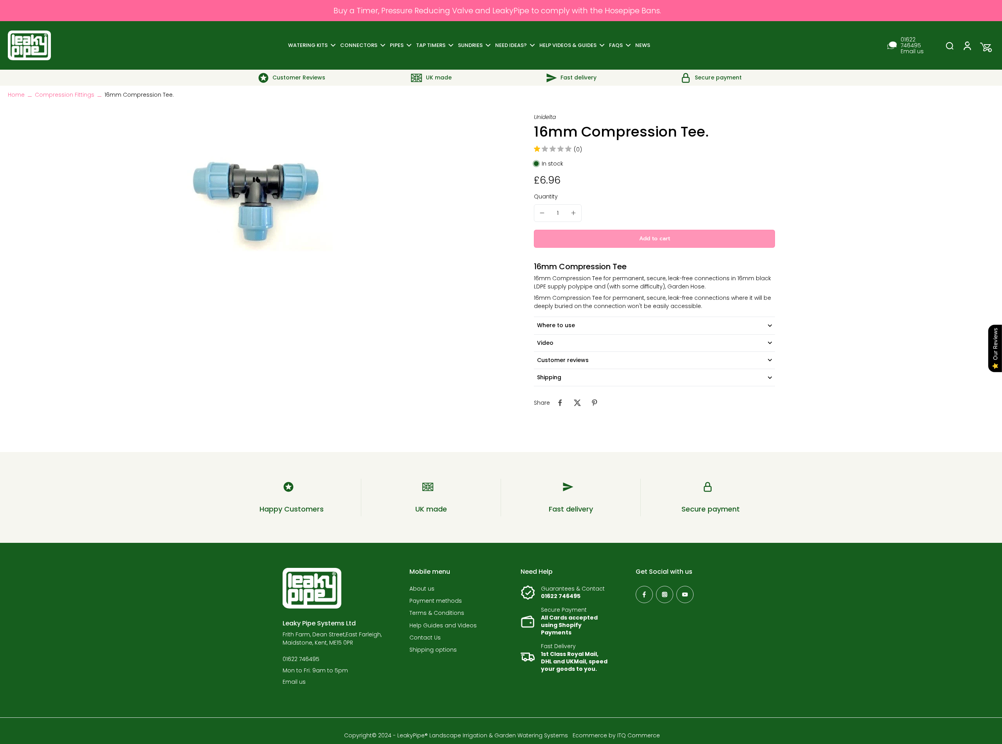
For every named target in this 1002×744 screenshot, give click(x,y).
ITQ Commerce (638, 735)
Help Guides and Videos (443, 625)
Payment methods (435, 601)
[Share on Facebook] (560, 402)
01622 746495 (911, 43)
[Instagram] (664, 594)
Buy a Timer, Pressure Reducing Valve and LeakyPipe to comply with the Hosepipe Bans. (497, 10)
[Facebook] (644, 594)
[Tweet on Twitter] (577, 402)
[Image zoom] (254, 191)
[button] (654, 239)
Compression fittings (64, 95)
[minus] (542, 213)
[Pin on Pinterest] (594, 402)
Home (16, 95)
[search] (949, 45)
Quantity (546, 196)
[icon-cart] (984, 45)
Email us (912, 51)
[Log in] (966, 45)
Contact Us (425, 637)
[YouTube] (685, 594)
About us (421, 589)
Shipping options (433, 650)
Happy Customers (292, 509)
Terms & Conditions (436, 613)
